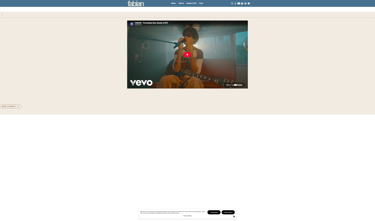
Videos (181, 3)
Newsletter (191, 3)
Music (173, 3)
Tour (201, 3)
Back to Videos (8, 106)
